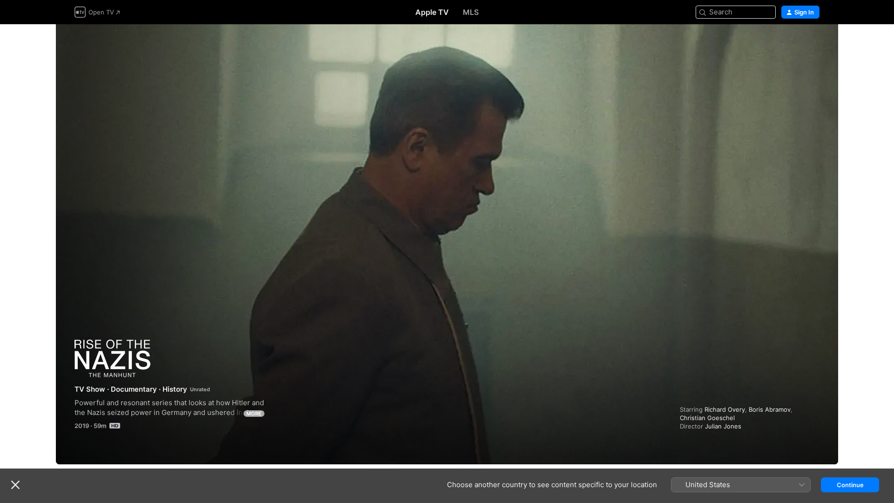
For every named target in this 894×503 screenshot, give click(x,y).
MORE (254, 413)
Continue (850, 485)
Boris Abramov (770, 409)
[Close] (15, 485)
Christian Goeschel (707, 417)
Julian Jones (723, 426)
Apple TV (432, 12)
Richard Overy (724, 409)
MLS (471, 12)
